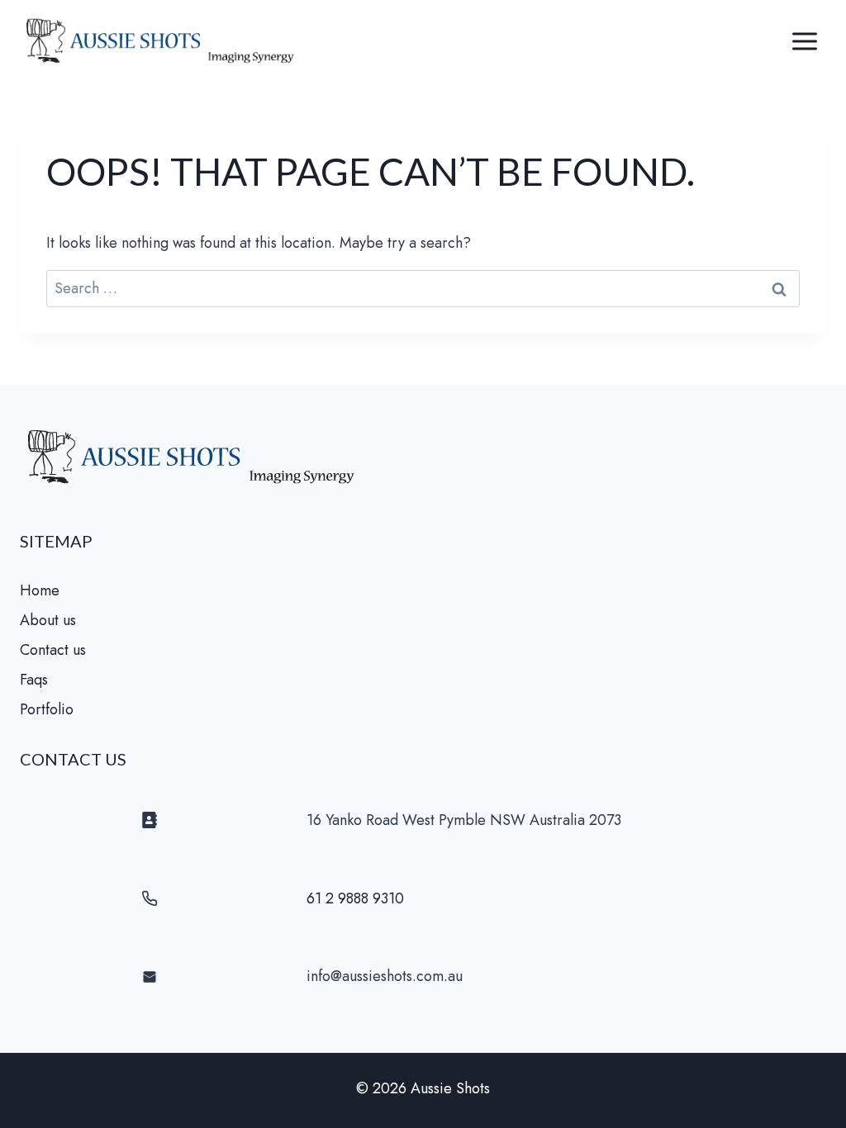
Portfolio (47, 709)
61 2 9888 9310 (355, 898)
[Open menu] (804, 40)
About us (48, 620)
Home (39, 590)
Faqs (34, 679)
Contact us (53, 650)
